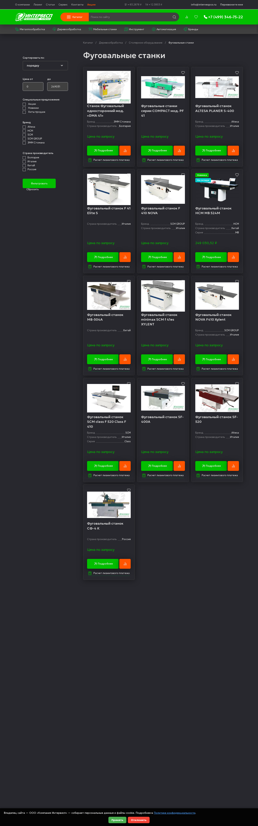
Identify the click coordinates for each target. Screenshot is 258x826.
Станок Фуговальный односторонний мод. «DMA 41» (105, 110)
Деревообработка (69, 29)
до (49, 79)
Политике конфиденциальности (174, 813)
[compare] (186, 17)
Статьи (50, 4)
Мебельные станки (105, 29)
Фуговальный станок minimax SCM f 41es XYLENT (159, 319)
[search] (174, 17)
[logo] (34, 17)
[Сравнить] (125, 151)
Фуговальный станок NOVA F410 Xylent (213, 317)
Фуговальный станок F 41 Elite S (109, 210)
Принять (117, 820)
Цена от (28, 79)
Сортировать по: (33, 58)
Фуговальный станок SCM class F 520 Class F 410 (106, 421)
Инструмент (136, 29)
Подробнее (105, 150)
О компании (22, 4)
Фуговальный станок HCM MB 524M (213, 210)
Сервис (63, 4)
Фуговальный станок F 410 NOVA (160, 210)
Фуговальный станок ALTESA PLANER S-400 (214, 108)
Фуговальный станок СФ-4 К (105, 525)
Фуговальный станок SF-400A (162, 419)
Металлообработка (32, 29)
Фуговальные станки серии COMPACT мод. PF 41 (162, 110)
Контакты (77, 4)
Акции (91, 4)
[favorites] (196, 17)
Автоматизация (166, 29)
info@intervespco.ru (203, 4)
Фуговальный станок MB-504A (105, 317)
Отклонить (139, 820)
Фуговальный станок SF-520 (216, 419)
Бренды (193, 29)
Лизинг (38, 4)
